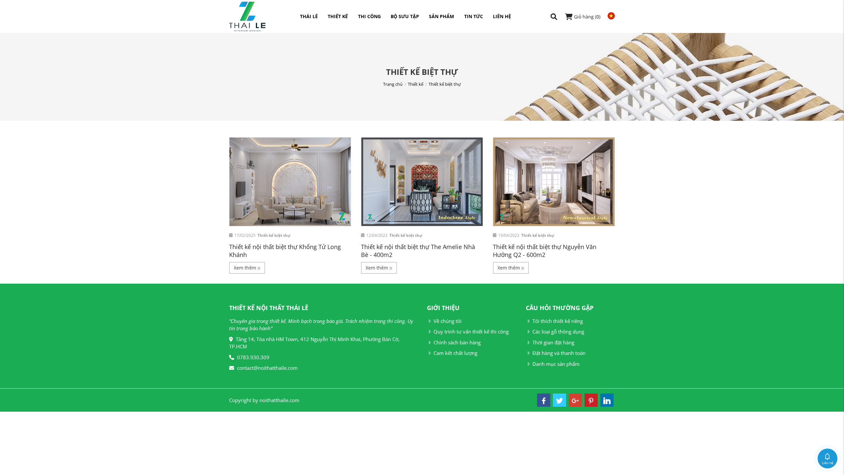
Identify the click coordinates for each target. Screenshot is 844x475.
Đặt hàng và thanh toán (559, 353)
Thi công (369, 16)
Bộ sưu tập (405, 16)
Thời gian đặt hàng (553, 342)
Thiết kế (338, 16)
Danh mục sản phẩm (556, 364)
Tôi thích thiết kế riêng (557, 321)
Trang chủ (393, 84)
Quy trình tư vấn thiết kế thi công (471, 331)
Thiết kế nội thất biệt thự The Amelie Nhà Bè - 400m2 (418, 250)
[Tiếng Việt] (609, 16)
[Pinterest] (591, 400)
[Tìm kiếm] (554, 16)
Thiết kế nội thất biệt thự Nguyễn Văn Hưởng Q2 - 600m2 (544, 250)
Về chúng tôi (448, 321)
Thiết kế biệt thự (445, 84)
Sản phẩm (441, 16)
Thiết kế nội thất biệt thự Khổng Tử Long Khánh (285, 250)
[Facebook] (543, 400)
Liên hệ (502, 16)
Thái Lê (309, 16)
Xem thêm (245, 268)
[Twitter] (559, 400)
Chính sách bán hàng (457, 342)
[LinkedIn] (607, 400)
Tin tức (473, 16)
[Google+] (575, 400)
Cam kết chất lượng (455, 353)
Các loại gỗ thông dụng (558, 331)
